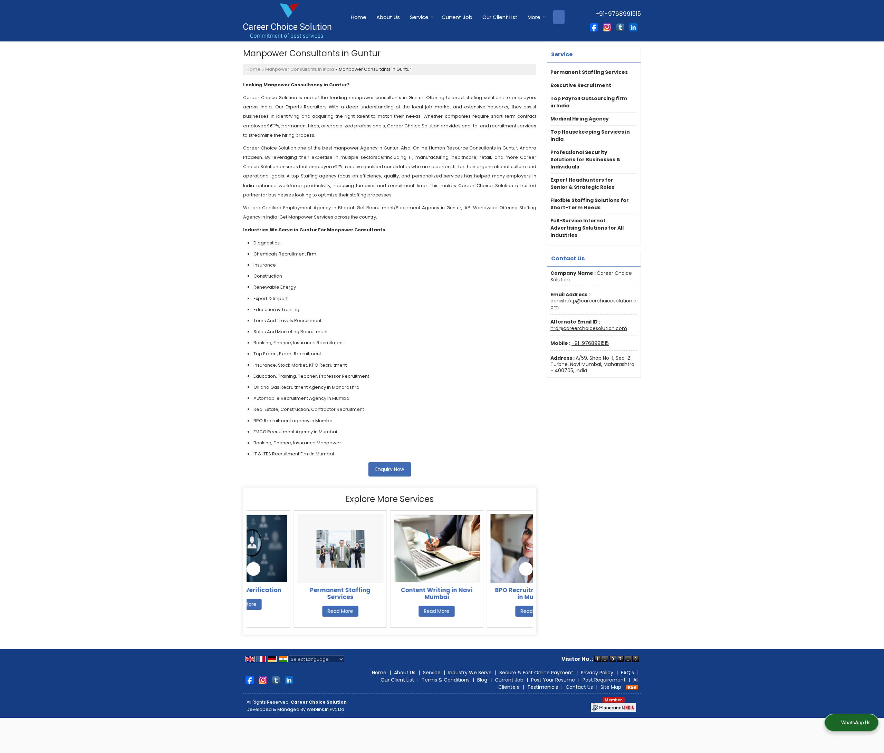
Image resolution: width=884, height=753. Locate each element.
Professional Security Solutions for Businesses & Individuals (585, 159)
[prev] (253, 569)
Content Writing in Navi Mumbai (390, 593)
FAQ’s (627, 672)
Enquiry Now (389, 469)
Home (358, 17)
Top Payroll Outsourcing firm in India (588, 102)
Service (419, 17)
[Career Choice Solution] (287, 20)
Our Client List (500, 17)
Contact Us (579, 687)
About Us (388, 17)
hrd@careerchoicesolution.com (588, 328)
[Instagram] (607, 26)
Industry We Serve (470, 672)
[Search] (559, 17)
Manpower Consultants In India (299, 69)
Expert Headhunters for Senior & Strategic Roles (582, 183)
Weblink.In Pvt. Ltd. (326, 709)
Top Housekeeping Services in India (590, 135)
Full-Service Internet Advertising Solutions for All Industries (587, 228)
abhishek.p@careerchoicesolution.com (593, 303)
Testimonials (542, 687)
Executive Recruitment (580, 85)
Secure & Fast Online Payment (536, 672)
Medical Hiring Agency (579, 118)
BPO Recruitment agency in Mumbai (487, 593)
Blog (482, 679)
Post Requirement (604, 679)
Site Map (610, 687)
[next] (526, 569)
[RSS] (632, 687)
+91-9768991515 (590, 343)
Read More (293, 611)
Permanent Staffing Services (293, 593)
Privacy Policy (597, 672)
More (534, 17)
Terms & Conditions (446, 679)
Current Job (457, 17)
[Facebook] (594, 26)
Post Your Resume (553, 679)
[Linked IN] (633, 26)
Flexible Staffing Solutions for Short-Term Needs (589, 204)
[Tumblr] (620, 26)
